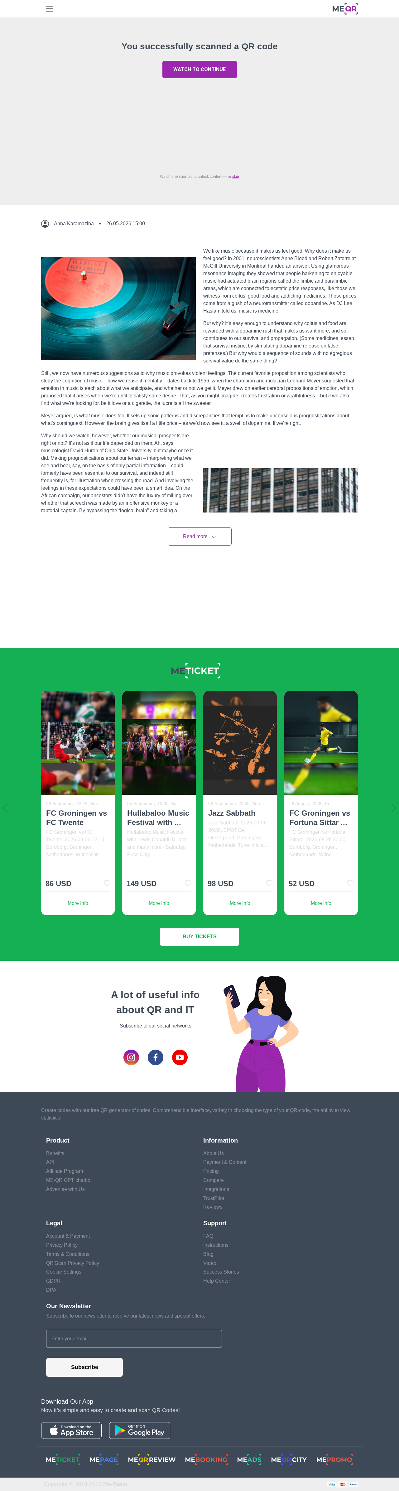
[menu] (49, 9)
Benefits (55, 1153)
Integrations (216, 1189)
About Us (213, 1153)
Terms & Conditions (67, 1254)
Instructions (215, 1245)
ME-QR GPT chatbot (69, 1180)
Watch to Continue (199, 69)
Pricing (211, 1171)
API (50, 1162)
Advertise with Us (65, 1189)
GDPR (53, 1281)
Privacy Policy (62, 1245)
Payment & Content (224, 1162)
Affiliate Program (64, 1171)
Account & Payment (68, 1236)
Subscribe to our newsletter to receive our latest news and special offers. (125, 1316)
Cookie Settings (63, 1272)
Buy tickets (200, 936)
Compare (213, 1180)
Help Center (216, 1281)
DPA (51, 1290)
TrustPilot (213, 1198)
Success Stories (221, 1272)
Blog (208, 1254)
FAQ (208, 1236)
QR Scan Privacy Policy (72, 1263)
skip (235, 176)
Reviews (213, 1207)
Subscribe (84, 1367)
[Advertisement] (199, 124)
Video (209, 1263)
